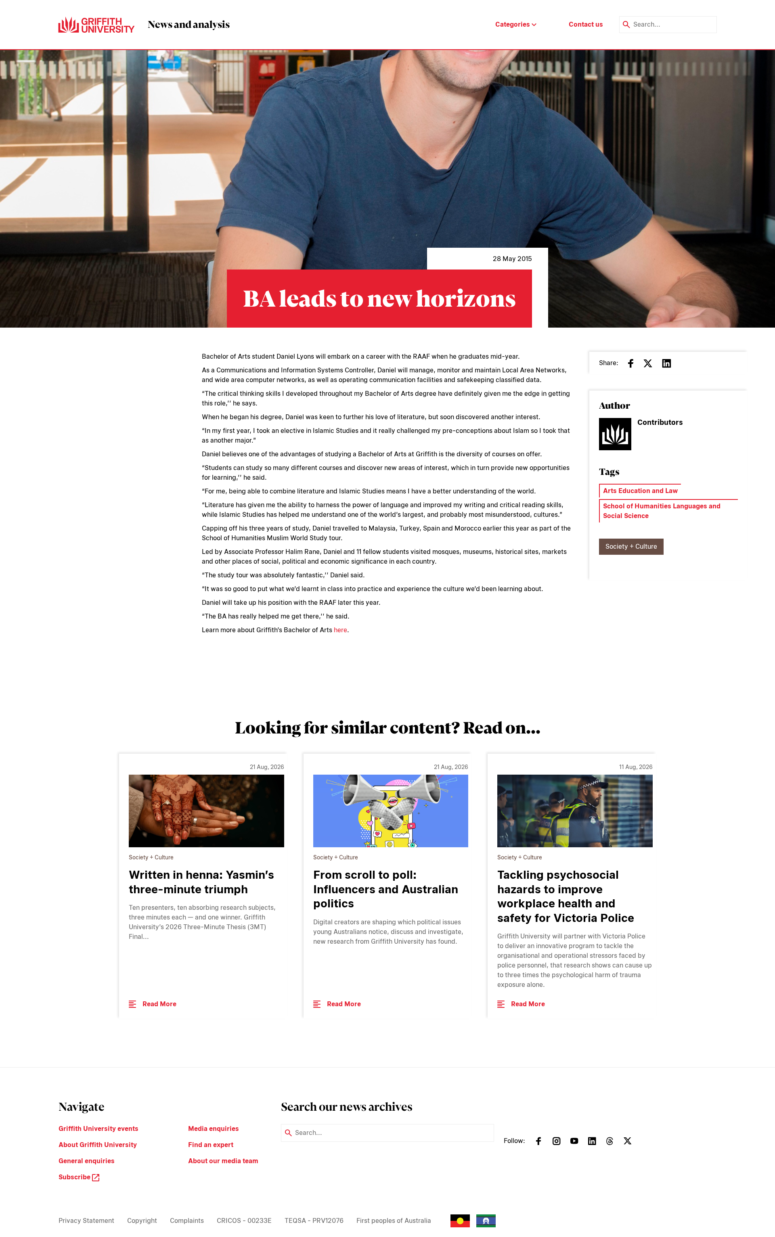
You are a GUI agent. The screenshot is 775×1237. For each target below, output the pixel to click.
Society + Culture (631, 546)
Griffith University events (98, 1129)
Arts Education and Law (640, 491)
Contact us (586, 24)
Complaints (187, 1220)
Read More (159, 1004)
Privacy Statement (86, 1220)
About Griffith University (98, 1145)
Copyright (142, 1220)
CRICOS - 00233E (244, 1220)
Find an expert (210, 1145)
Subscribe (75, 1177)
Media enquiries (213, 1129)
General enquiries (87, 1161)
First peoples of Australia (393, 1220)
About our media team (223, 1161)
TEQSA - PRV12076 (314, 1220)
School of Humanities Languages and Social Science (662, 511)
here (340, 630)
